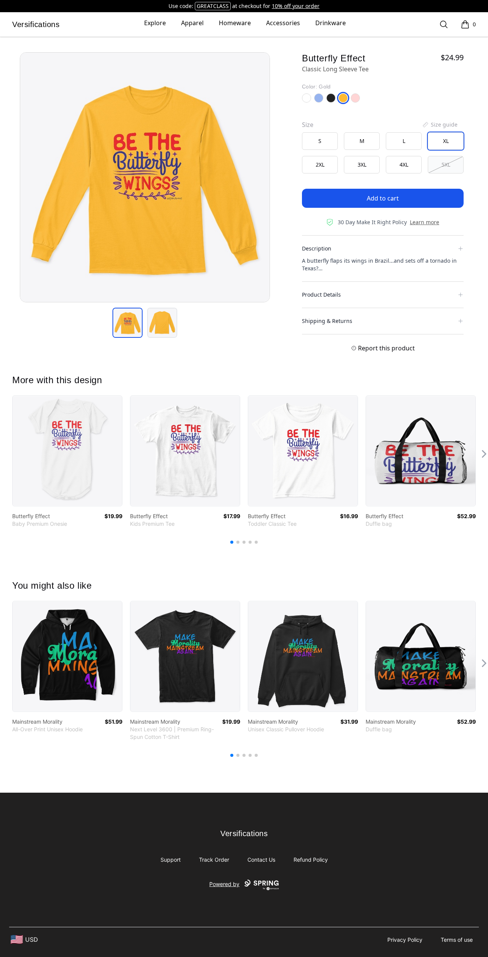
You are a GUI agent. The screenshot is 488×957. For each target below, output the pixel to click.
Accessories (283, 23)
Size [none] (307, 124)
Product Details (321, 294)
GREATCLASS (213, 6)
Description (316, 248)
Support (171, 859)
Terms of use (457, 939)
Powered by (224, 884)
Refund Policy (311, 859)
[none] (440, 124)
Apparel (192, 23)
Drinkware (330, 23)
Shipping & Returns (327, 320)
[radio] (320, 141)
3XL (362, 164)
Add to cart (383, 198)
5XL (445, 164)
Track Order (214, 859)
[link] (67, 451)
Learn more (424, 222)
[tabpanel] (145, 177)
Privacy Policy (404, 939)
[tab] (127, 322)
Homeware (235, 23)
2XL (320, 164)
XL (446, 141)
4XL (404, 164)
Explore (155, 23)
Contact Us (261, 859)
